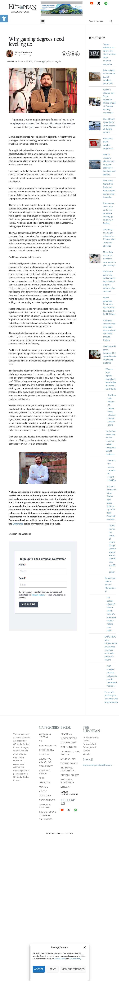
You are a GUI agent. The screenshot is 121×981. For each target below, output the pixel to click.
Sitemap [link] (65, 721)
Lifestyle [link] (45, 716)
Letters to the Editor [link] (70, 687)
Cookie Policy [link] (60, 959)
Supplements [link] (47, 734)
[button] (84, 947)
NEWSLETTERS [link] (69, 672)
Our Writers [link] (68, 677)
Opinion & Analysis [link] (52, 62)
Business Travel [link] (44, 706)
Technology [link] (46, 684)
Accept (38, 969)
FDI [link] (41, 675)
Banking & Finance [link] (45, 669)
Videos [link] (43, 725)
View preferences (73, 969)
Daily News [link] (45, 753)
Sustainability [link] (47, 679)
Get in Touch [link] (69, 681)
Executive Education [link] (45, 694)
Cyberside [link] (18, 523)
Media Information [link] (69, 727)
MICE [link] (41, 712)
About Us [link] (66, 668)
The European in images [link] (47, 747)
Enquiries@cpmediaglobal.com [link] (97, 699)
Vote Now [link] (45, 730)
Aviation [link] (44, 688)
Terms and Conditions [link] (68, 703)
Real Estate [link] (46, 700)
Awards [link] (43, 721)
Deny (52, 969)
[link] (4, 18)
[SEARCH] (111, 21)
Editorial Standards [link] (67, 715)
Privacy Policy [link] (75, 959)
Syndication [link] (68, 693)
